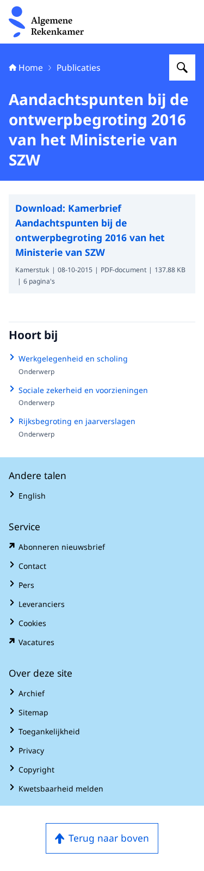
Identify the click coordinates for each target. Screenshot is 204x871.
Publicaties (79, 67)
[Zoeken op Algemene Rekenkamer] (182, 67)
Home (30, 67)
